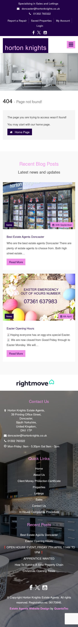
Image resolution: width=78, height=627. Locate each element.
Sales (9, 224)
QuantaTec (61, 608)
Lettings (39, 493)
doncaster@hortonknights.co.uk (40, 8)
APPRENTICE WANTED (39, 558)
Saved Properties (41, 20)
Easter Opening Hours (20, 328)
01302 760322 (41, 13)
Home (39, 468)
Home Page (21, 132)
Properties (39, 487)
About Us (39, 475)
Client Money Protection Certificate (39, 481)
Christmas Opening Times (39, 571)
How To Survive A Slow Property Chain (39, 565)
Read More (16, 262)
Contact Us (39, 506)
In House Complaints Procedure (39, 512)
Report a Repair (17, 20)
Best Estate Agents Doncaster (25, 237)
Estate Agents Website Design (30, 608)
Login (40, 25)
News (9, 316)
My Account (63, 20)
